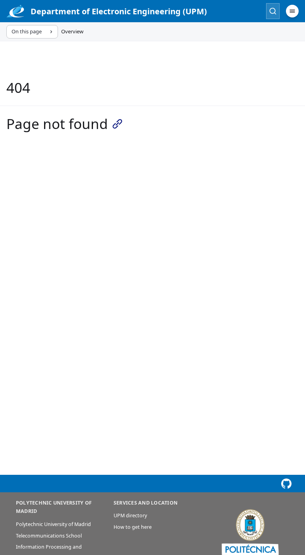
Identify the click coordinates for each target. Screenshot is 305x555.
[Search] (273, 11)
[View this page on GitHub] (286, 483)
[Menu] (292, 11)
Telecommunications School (49, 535)
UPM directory (130, 515)
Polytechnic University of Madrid (53, 524)
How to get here (133, 527)
